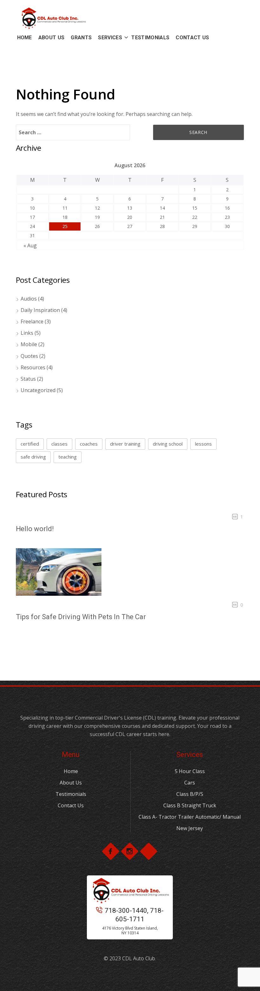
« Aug (30, 245)
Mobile (29, 344)
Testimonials (70, 794)
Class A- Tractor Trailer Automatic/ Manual (190, 816)
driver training (125, 444)
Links (27, 332)
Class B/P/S (189, 794)
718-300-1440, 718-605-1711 (134, 915)
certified (30, 444)
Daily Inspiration (40, 310)
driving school (168, 444)
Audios (29, 298)
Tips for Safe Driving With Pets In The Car (81, 617)
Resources (33, 367)
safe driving (33, 457)
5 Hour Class (190, 771)
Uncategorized (38, 390)
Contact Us (71, 805)
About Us (71, 782)
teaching (67, 457)
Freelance (32, 321)
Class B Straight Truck (189, 805)
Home (71, 771)
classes (59, 444)
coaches (89, 444)
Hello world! (35, 529)
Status (28, 378)
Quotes (29, 356)
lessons (203, 444)
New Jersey (189, 828)
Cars (189, 782)
